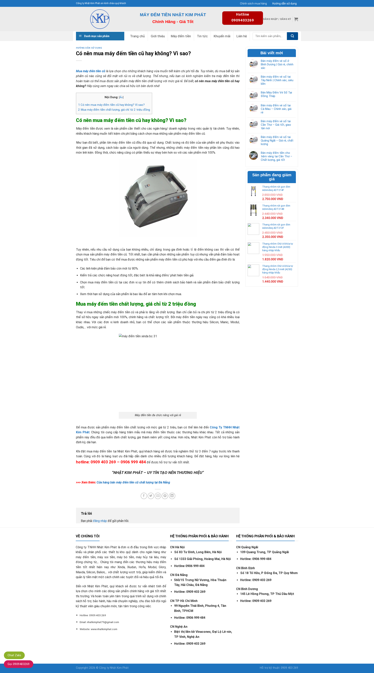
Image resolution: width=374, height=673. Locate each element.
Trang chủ (137, 36)
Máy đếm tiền (181, 36)
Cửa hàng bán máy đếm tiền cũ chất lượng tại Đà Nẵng (133, 482)
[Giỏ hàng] (296, 19)
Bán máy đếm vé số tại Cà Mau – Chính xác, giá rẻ (276, 109)
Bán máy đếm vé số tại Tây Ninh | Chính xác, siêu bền (277, 80)
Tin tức (202, 36)
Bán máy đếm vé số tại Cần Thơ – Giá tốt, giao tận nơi (276, 124)
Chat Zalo (14, 655)
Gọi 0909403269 (19, 664)
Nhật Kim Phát (119, 667)
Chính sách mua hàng (253, 3)
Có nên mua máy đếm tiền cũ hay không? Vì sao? (111, 105)
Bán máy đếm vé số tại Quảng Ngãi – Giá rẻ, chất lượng (277, 140)
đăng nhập (100, 521)
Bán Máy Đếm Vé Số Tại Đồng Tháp (276, 94)
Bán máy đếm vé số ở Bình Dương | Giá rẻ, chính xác (277, 64)
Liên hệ (241, 36)
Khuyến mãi (222, 36)
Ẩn (121, 97)
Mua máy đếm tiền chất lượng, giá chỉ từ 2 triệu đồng (114, 109)
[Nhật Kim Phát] (99, 19)
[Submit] (292, 36)
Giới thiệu (158, 36)
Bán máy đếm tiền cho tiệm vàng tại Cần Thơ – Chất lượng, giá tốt (276, 156)
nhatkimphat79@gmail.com (103, 622)
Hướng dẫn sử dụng (284, 3)
